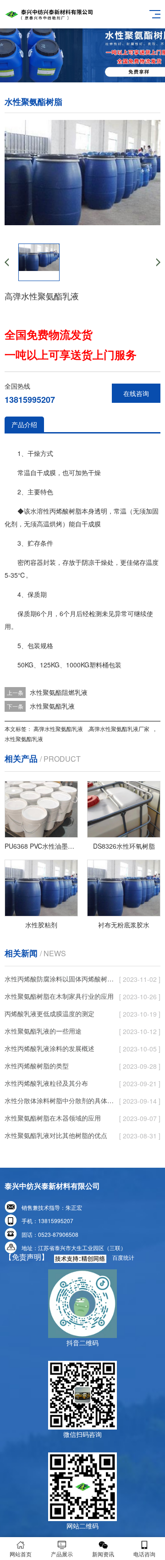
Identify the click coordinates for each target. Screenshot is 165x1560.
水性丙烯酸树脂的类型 (37, 1065)
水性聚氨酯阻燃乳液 (59, 692)
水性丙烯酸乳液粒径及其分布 (46, 1083)
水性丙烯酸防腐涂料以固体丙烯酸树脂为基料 (59, 978)
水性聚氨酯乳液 (52, 705)
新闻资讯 (103, 1554)
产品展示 (62, 1554)
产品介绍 (24, 424)
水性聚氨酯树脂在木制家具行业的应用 (59, 996)
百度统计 (123, 1257)
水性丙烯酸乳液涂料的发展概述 (49, 1048)
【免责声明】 (27, 1256)
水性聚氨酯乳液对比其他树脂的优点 (56, 1135)
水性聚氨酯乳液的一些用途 (43, 1030)
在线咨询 (136, 393)
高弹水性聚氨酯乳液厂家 (119, 728)
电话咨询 (144, 1554)
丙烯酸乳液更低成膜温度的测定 (49, 1013)
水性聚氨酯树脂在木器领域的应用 (53, 1117)
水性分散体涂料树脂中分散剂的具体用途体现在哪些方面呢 (59, 1100)
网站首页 (21, 1554)
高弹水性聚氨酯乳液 (58, 728)
